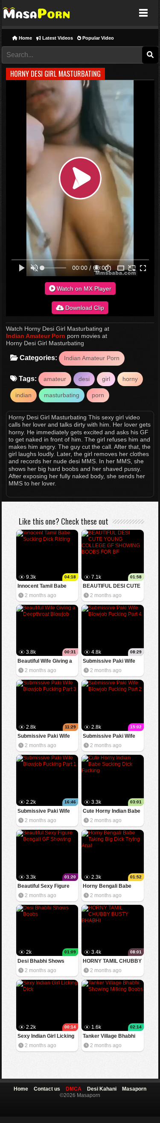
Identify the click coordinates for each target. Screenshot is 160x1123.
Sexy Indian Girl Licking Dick (45, 1036)
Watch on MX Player (83, 288)
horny (130, 378)
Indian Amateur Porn (35, 335)
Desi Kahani (101, 1089)
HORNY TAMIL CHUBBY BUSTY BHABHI (112, 961)
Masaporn (37, 13)
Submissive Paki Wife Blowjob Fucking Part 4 (110, 661)
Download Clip (84, 307)
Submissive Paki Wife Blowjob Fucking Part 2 (110, 736)
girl (106, 378)
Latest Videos (57, 37)
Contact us (47, 1089)
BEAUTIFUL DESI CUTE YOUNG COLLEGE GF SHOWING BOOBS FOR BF (111, 586)
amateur (55, 378)
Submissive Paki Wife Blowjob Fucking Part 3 (45, 736)
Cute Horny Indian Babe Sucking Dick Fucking (111, 811)
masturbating (61, 395)
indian (23, 395)
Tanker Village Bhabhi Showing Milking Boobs (111, 1036)
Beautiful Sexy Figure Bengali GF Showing (43, 886)
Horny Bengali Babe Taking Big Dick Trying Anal (110, 886)
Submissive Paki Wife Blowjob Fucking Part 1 (45, 811)
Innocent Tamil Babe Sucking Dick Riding (42, 586)
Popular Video (97, 37)
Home (24, 37)
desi (84, 378)
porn (98, 395)
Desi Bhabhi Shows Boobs (40, 961)
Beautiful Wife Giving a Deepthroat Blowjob (44, 661)
